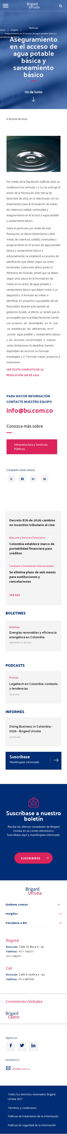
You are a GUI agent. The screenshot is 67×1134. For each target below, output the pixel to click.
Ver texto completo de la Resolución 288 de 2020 (25, 372)
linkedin (33, 1046)
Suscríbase (20, 756)
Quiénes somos (17, 904)
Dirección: (12, 946)
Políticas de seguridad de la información (32, 1125)
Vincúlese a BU (16, 923)
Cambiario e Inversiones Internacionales (31, 565)
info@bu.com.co (21, 1069)
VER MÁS (14, 595)
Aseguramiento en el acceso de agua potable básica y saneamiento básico (28, 35)
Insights (14, 30)
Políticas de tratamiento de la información (33, 1116)
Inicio (2, 30)
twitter (22, 1046)
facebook (10, 1046)
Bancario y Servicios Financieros (27, 537)
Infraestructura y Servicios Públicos (31, 446)
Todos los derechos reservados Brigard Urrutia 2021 (31, 1097)
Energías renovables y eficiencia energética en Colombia (33, 634)
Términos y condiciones (22, 1108)
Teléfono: (11, 951)
